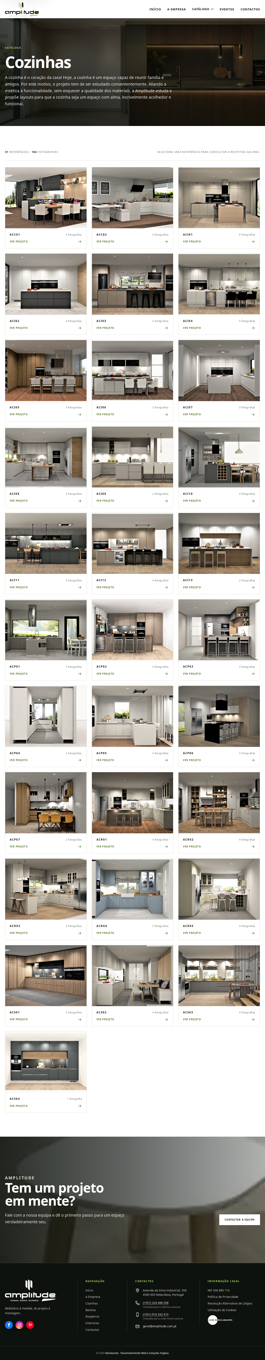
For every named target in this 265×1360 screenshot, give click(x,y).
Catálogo (200, 9)
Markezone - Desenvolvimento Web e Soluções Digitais (137, 1353)
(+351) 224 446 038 (156, 1303)
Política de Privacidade (223, 1297)
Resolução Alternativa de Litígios (230, 1303)
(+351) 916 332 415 (156, 1314)
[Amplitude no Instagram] (19, 1325)
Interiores (92, 1323)
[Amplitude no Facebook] (9, 1325)
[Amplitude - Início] (31, 9)
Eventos (227, 9)
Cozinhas (92, 1303)
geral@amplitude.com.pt (159, 1326)
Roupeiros (92, 1316)
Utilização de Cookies (222, 1310)
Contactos (250, 9)
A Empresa (176, 9)
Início (155, 9)
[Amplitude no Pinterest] (30, 1325)
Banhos (91, 1310)
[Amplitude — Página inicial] (30, 1290)
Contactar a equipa (240, 1219)
